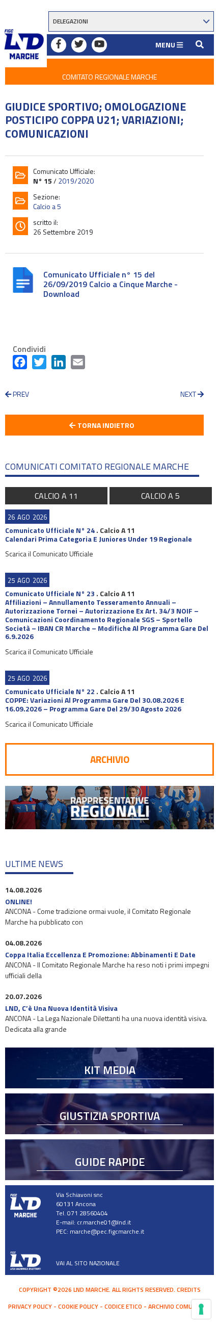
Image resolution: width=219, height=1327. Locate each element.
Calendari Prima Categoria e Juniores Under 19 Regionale (98, 538)
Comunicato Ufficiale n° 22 (50, 691)
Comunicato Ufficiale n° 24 (50, 530)
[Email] (78, 364)
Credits (189, 1289)
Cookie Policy (78, 1306)
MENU (166, 44)
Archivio (109, 759)
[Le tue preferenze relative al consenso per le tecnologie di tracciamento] (201, 1309)
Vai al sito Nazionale (88, 1263)
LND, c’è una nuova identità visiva (61, 1008)
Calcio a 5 (47, 206)
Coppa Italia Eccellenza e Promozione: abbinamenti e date (100, 954)
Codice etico (123, 1306)
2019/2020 (76, 180)
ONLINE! (18, 901)
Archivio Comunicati (179, 1306)
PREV (20, 394)
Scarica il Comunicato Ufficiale (49, 553)
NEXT (189, 394)
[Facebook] (20, 364)
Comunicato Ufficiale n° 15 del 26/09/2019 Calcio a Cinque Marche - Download (110, 284)
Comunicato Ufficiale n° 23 (50, 593)
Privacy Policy (30, 1306)
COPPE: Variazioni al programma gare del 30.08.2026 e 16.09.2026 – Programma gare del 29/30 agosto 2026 (94, 704)
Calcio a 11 (56, 496)
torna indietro (105, 425)
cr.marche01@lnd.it (104, 1222)
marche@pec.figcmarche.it (107, 1231)
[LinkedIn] (58, 364)
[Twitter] (39, 364)
